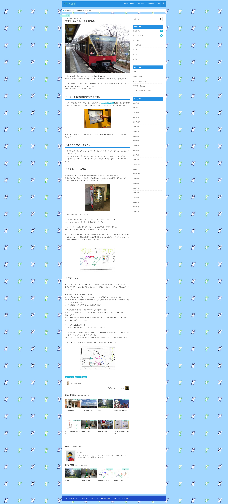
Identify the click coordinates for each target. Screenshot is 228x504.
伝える (136, 31)
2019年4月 (136, 145)
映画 (135, 59)
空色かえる (114, 498)
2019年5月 (136, 141)
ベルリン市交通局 (106, 103)
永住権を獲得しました (140, 81)
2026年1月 (136, 103)
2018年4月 (136, 202)
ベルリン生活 (70, 377)
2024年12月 (136, 108)
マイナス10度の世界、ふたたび (142, 90)
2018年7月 (136, 188)
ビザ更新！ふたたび (139, 86)
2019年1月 (136, 160)
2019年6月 (136, 136)
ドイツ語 (79, 377)
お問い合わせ (141, 3)
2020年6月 (136, 126)
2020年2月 (136, 131)
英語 (85, 377)
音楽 (135, 54)
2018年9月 (136, 178)
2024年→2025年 (138, 76)
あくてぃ (80, 452)
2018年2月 (136, 211)
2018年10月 (136, 174)
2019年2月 (136, 155)
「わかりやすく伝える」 (128, 3)
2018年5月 (136, 197)
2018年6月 (136, 193)
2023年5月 (136, 112)
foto (159, 3)
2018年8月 (136, 183)
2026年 (135, 71)
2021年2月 (136, 117)
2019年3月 (136, 150)
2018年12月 (136, 164)
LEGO (136, 40)
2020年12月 (136, 122)
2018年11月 (136, 169)
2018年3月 (136, 207)
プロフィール (151, 3)
